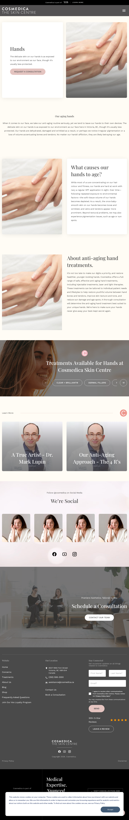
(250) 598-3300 (56, 677)
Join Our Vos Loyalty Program (16, 702)
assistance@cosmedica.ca (61, 682)
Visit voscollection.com (105, 791)
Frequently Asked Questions (15, 697)
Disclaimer (122, 761)
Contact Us (50, 690)
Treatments (7, 677)
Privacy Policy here (103, 696)
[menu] (124, 11)
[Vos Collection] (66, 2)
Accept (110, 809)
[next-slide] (123, 382)
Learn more (78, 2)
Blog (4, 687)
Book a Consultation (55, 695)
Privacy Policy (99, 803)
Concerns (6, 672)
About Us (6, 682)
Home (5, 667)
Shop (4, 692)
